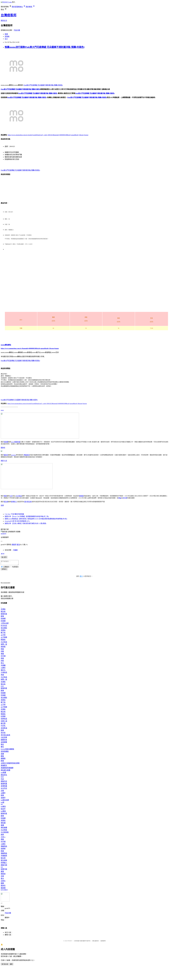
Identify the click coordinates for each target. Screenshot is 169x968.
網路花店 (4, 781)
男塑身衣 (27, 455)
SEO (2, 777)
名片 (6, 39)
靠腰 (2, 754)
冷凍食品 (4, 672)
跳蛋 (2, 851)
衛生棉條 (4, 860)
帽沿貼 (3, 611)
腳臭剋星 (17, 442)
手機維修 (4, 855)
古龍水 (3, 881)
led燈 (2, 802)
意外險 (3, 733)
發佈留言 (4, 569)
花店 (2, 779)
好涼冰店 (4, 625)
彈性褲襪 (4, 827)
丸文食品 (19, 496)
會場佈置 (4, 786)
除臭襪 (6, 442)
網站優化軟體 (5, 770)
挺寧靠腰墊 (5, 751)
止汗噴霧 (4, 637)
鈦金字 (3, 809)
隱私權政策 (95, 941)
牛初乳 (3, 725)
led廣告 (3, 806)
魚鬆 (2, 460)
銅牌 (2, 795)
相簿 (6, 34)
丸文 (5, 460)
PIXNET (70, 941)
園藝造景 (4, 740)
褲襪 (2, 825)
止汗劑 (3, 635)
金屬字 (3, 798)
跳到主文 (4, 20)
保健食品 (4, 718)
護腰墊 (3, 758)
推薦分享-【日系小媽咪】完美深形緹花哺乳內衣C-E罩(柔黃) (25, 523)
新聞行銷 (4, 869)
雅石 (2, 744)
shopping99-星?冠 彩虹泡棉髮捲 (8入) (17, 521)
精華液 (3, 874)
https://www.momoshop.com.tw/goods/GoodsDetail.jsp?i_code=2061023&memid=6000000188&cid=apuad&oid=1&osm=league (48, 135)
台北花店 (4, 788)
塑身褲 (3, 888)
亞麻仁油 (4, 721)
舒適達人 (14, 501)
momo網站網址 (6, 345)
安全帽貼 (4, 628)
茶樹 (2, 876)
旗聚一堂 (4, 644)
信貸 (2, 505)
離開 (11, 964)
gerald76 (3, 533)
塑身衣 (3, 447)
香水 (2, 878)
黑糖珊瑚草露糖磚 (7, 768)
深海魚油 (4, 728)
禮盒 (119, 498)
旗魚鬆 (81, 496)
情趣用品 (4, 846)
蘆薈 (2, 871)
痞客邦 (14, 544)
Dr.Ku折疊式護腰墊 (7, 749)
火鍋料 (3, 668)
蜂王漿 (3, 723)
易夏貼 (3, 630)
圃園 (2, 883)
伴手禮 (125, 498)
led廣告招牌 (5, 800)
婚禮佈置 (4, 783)
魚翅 (2, 675)
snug (2, 410)
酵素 (2, 730)
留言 (18, 544)
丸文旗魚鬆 (5, 832)
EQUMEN (4, 890)
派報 (2, 790)
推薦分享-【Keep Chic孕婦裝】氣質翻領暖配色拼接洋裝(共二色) (27, 516)
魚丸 (2, 663)
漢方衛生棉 (28, 501)
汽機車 (15, 550)
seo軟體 (3, 772)
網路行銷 (4, 865)
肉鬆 (2, 651)
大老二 (3, 837)
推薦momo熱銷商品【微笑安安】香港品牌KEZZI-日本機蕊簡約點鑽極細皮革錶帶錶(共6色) (36, 519)
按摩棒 (3, 848)
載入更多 (4, 557)
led (2, 804)
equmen (13, 455)
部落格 (7, 36)
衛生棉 (6, 501)
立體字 (3, 793)
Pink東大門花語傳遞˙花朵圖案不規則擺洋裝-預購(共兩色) (43, 85)
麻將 (2, 834)
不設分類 (17, 30)
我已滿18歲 (5, 964)
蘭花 (2, 747)
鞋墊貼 (3, 639)
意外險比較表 (5, 735)
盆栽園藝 (4, 742)
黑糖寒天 (4, 765)
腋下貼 (3, 632)
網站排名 (4, 775)
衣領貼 (3, 609)
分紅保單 (4, 737)
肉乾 (2, 660)
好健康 (3, 716)
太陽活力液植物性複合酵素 (10, 763)
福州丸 (3, 670)
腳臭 (2, 616)
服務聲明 (103, 941)
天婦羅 (3, 665)
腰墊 (2, 756)
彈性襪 (3, 823)
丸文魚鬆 (4, 830)
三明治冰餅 (5, 623)
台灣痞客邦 (8, 15)
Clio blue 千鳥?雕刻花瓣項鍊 (14, 514)
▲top (2, 553)
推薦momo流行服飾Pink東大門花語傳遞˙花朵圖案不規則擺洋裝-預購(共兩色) (44, 47)
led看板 (3, 811)
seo (2, 867)
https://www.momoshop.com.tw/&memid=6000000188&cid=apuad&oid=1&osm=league (30, 348)
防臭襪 (3, 621)
